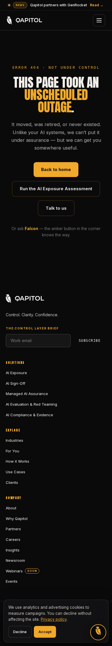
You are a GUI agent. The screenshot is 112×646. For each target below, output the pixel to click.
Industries (14, 440)
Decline (20, 631)
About (11, 508)
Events (12, 581)
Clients (12, 482)
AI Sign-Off (15, 383)
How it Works (17, 461)
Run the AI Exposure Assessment (56, 188)
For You (12, 451)
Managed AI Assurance (27, 393)
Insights (13, 550)
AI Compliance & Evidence (29, 415)
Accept (44, 631)
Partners (13, 529)
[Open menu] (99, 20)
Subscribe (90, 341)
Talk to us (56, 208)
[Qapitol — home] (25, 20)
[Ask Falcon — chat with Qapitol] (98, 632)
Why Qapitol (17, 518)
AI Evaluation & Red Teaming (31, 404)
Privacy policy (54, 619)
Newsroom (15, 560)
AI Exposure (16, 372)
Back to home (56, 169)
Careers (13, 539)
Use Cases (15, 472)
